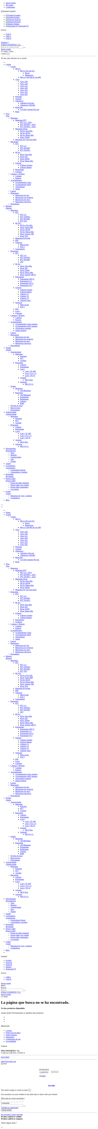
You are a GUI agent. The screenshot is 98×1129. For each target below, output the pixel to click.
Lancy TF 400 (30, 371)
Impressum (10, 1037)
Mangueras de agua (22, 200)
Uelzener (18, 172)
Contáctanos (10, 7)
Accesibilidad (11, 1041)
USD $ (8, 38)
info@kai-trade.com (8, 1061)
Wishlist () (5, 42)
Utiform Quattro (26, 165)
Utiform (18, 163)
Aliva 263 (24, 92)
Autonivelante (16, 352)
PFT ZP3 (23, 221)
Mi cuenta (9, 5)
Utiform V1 (24, 294)
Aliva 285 (24, 94)
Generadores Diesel (18, 470)
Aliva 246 (24, 84)
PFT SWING (25, 150)
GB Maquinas (25, 395)
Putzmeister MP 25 (27, 279)
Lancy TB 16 (30, 376)
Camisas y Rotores (18, 174)
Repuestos (14, 142)
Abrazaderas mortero (23, 328)
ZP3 (21, 262)
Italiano (16, 24)
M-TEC (18, 223)
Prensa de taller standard (20, 483)
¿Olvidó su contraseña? (10, 1108)
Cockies (9, 1031)
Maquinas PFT (21, 120)
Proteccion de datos (13, 1033)
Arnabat (18, 99)
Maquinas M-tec (21, 129)
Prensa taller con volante (20, 485)
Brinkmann (24, 399)
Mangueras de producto (24, 197)
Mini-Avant (24, 305)
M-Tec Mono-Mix (27, 135)
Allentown (19, 101)
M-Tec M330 (25, 133)
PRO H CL (29, 384)
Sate (12, 459)
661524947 (5, 1057)
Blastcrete (19, 107)
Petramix (18, 97)
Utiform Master (26, 167)
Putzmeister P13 (26, 285)
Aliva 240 (24, 82)
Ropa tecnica (15, 408)
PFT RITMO (25, 148)
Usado (8, 494)
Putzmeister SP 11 (27, 283)
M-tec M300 (25, 159)
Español (17, 15)
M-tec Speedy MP (27, 234)
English (16, 17)
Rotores (18, 178)
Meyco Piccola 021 (27, 71)
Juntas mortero (20, 331)
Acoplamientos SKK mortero (26, 326)
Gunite (13, 67)
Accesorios (15, 489)
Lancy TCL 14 (30, 373)
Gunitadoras (15, 498)
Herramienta (15, 346)
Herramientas (11, 451)
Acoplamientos (16, 180)
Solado (8, 350)
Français (17, 20)
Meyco (18, 69)
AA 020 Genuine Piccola (29, 109)
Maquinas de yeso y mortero (21, 496)
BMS (22, 403)
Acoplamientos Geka (23, 182)
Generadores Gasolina (19, 472)
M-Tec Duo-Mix (26, 131)
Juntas (17, 189)
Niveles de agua (17, 406)
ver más (51, 1085)
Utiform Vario (25, 300)
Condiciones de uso (13, 1039)
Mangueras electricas (23, 202)
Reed (17, 112)
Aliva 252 (24, 86)
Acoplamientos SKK (23, 185)
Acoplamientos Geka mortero (26, 324)
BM (16, 240)
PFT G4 (23, 146)
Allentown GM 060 (27, 105)
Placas (27, 73)
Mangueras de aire (22, 195)
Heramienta (15, 204)
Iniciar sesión (11, 3)
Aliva (17, 79)
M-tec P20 (24, 236)
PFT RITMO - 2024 (27, 125)
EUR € (8, 34)
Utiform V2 (24, 296)
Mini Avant (24, 245)
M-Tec (17, 152)
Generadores (20, 249)
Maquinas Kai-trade (22, 238)
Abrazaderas (20, 187)
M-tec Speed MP (26, 228)
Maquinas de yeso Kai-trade (25, 140)
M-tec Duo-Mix (26, 155)
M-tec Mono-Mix (26, 161)
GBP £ (8, 36)
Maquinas (14, 118)
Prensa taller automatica (19, 487)
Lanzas (13, 191)
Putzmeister (19, 170)
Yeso (7, 116)
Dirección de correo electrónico (13, 1098)
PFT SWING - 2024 (28, 127)
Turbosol (18, 243)
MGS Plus (29, 380)
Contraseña (5, 1103)
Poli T (22, 247)
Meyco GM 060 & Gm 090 (30, 77)
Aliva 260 (24, 88)
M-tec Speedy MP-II (28, 275)
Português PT (23, 26)
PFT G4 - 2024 (26, 122)
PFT (17, 144)
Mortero (9, 208)
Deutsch (17, 22)
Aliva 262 (24, 90)
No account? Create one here (12, 1115)
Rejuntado (10, 476)
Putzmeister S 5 (26, 281)
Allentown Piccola (27, 103)
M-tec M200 (25, 137)
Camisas (18, 176)
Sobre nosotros (11, 1035)
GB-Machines (25, 391)
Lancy (17, 311)
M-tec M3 (24, 157)
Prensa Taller (11, 481)
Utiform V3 (24, 298)
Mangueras (29, 75)
